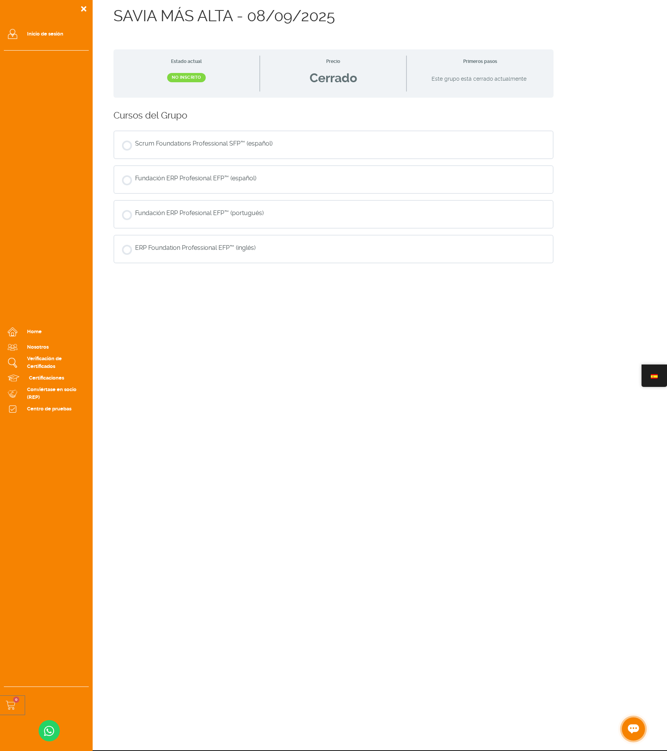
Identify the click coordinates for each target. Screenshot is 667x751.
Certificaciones (46, 378)
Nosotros (38, 347)
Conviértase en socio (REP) (51, 393)
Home (34, 331)
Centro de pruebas (49, 409)
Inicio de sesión (45, 34)
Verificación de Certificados (44, 362)
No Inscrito (186, 77)
